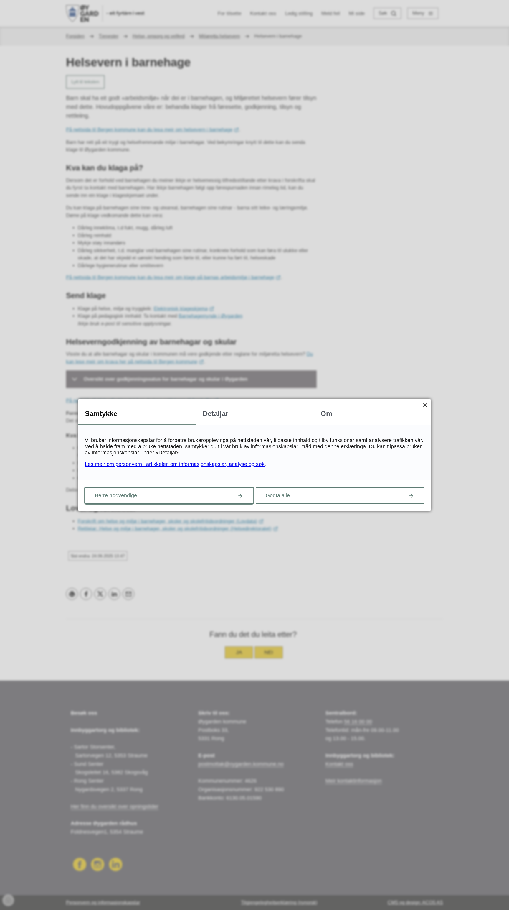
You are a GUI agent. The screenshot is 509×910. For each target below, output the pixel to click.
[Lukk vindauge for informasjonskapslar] (425, 405)
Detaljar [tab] (215, 414)
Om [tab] (326, 414)
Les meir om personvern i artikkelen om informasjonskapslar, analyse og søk (175, 464)
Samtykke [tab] (101, 414)
